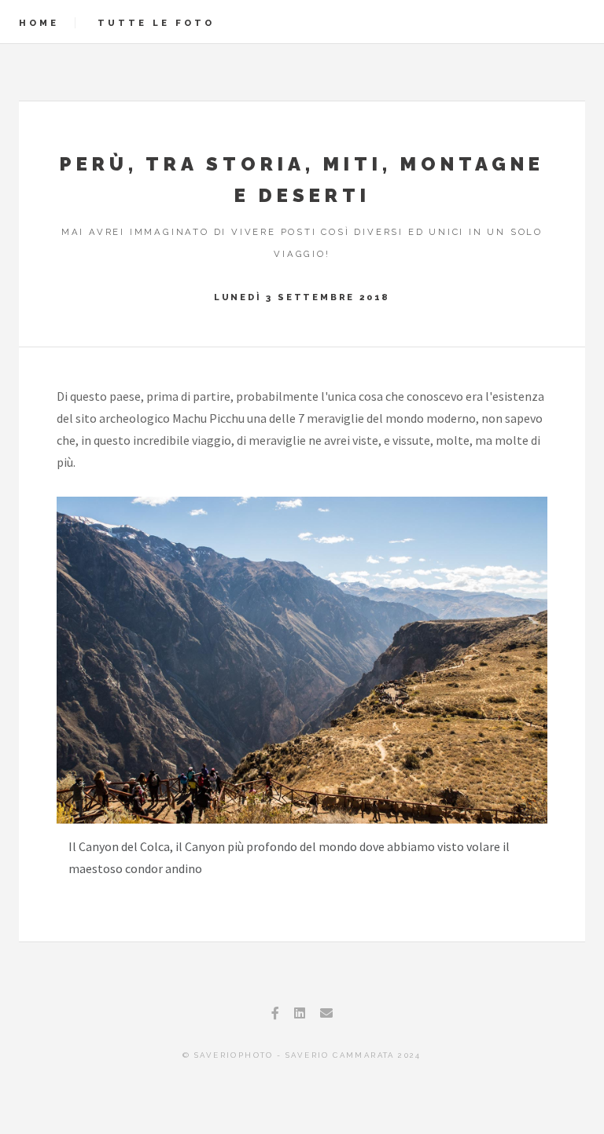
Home (39, 22)
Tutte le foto (156, 22)
